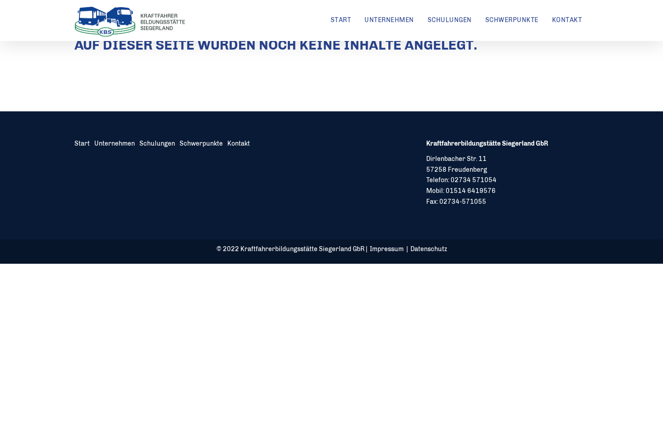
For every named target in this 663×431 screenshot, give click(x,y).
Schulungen (450, 20)
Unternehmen (389, 20)
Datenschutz (428, 249)
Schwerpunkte (512, 20)
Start (341, 20)
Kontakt (567, 20)
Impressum (387, 249)
